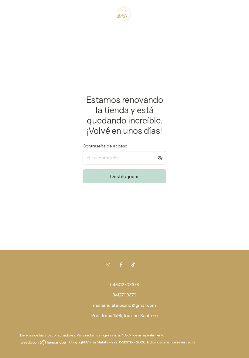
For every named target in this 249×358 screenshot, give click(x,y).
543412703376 (124, 284)
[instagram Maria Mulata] (108, 264)
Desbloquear (124, 176)
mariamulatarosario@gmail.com (124, 305)
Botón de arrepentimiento (144, 335)
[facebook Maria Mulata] (121, 264)
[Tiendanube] (43, 343)
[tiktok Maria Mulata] (133, 264)
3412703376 (124, 295)
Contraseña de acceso (105, 146)
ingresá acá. (111, 335)
